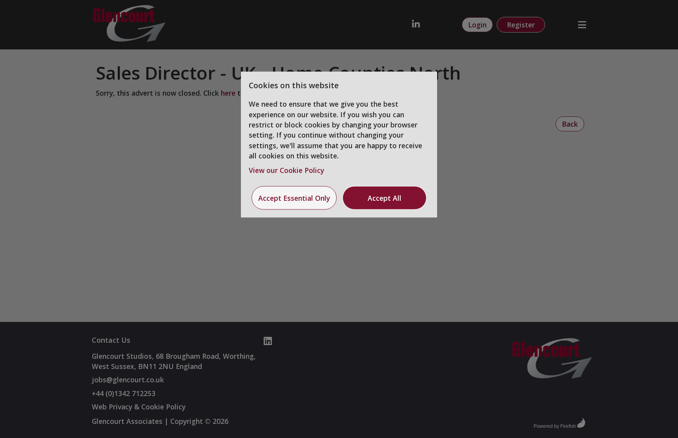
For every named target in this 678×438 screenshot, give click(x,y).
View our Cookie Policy (286, 169)
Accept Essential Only (294, 198)
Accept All (384, 198)
